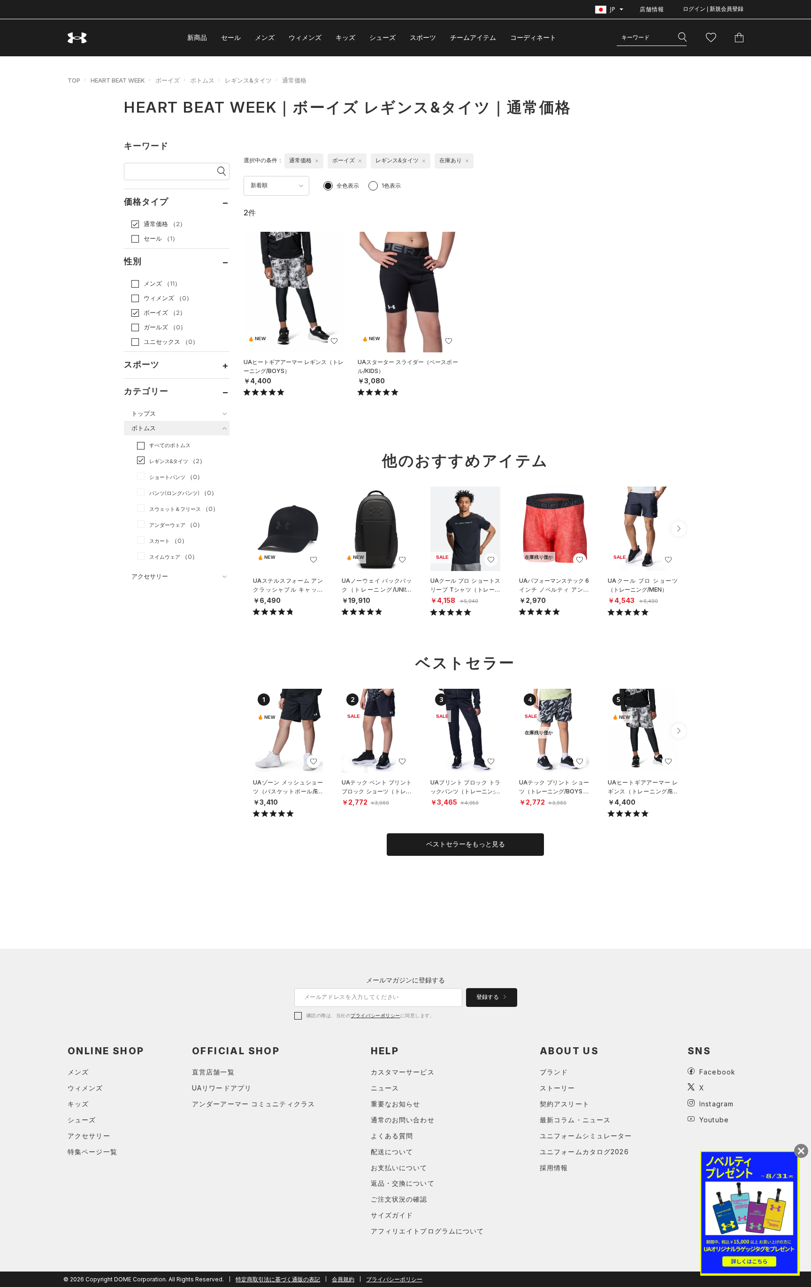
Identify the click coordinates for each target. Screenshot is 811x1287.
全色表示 (348, 185)
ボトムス (202, 80)
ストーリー (557, 1088)
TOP (74, 80)
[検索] (682, 37)
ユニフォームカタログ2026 (584, 1152)
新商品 (197, 37)
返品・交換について (403, 1183)
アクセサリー (89, 1136)
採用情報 (554, 1168)
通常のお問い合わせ (403, 1120)
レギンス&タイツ (248, 80)
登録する (488, 997)
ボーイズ (167, 80)
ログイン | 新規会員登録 (713, 9)
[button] (678, 528)
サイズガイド (392, 1215)
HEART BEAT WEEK (118, 80)
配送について (392, 1152)
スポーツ (423, 37)
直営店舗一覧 (213, 1072)
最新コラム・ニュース (575, 1120)
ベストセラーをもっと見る (465, 844)
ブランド (554, 1072)
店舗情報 (652, 9)
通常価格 (294, 80)
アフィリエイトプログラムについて (427, 1231)
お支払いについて (399, 1168)
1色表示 (391, 185)
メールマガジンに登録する (405, 980)
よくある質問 (392, 1136)
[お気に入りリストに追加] (313, 559)
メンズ (265, 37)
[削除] (317, 161)
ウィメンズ (305, 37)
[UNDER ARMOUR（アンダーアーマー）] (77, 37)
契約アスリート (564, 1104)
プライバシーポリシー (375, 1015)
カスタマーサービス (403, 1072)
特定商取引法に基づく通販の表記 (278, 1279)
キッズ (345, 37)
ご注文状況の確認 (399, 1199)
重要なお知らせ (396, 1104)
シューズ (382, 37)
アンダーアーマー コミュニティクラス (253, 1104)
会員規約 (343, 1279)
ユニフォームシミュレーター (586, 1136)
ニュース (385, 1088)
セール (231, 37)
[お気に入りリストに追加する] (334, 341)
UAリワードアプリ (222, 1088)
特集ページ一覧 (92, 1152)
